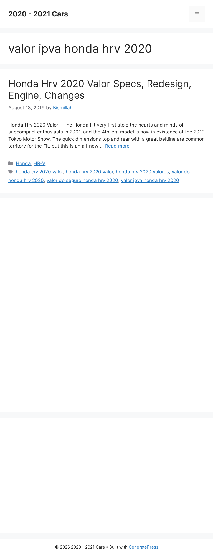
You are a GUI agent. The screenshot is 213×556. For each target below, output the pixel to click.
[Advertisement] (50, 304)
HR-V (39, 163)
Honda (23, 163)
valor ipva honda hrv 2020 (150, 180)
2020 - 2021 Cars (38, 14)
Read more (117, 146)
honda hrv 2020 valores (142, 172)
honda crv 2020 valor (39, 172)
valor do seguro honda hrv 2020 (82, 180)
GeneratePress (143, 547)
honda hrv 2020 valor (89, 172)
